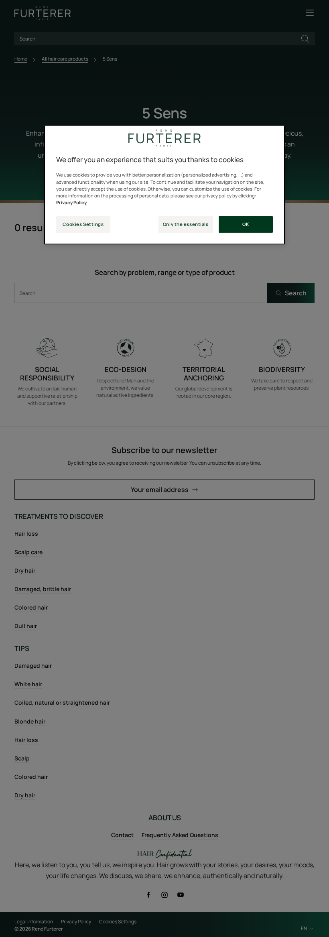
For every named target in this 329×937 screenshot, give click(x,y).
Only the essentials (186, 224)
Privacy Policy (71, 202)
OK (245, 224)
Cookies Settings (83, 224)
